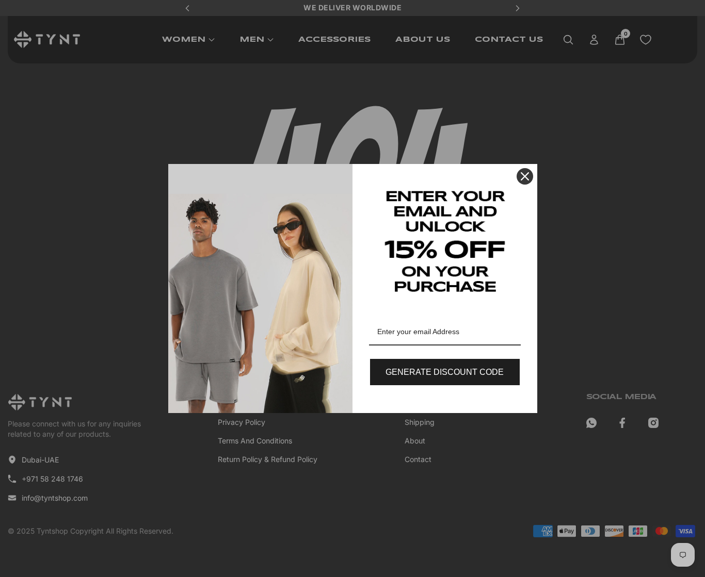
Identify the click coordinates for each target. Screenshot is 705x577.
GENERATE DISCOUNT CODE (445, 372)
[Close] (524, 176)
